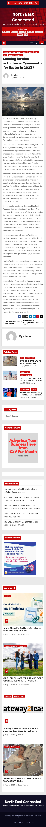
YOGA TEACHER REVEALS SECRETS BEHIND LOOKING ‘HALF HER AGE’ (31, 380)
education (38, 32)
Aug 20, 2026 (25, 383)
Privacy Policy (29, 822)
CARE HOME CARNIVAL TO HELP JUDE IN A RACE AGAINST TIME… (30, 363)
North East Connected (23, 802)
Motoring (30, 32)
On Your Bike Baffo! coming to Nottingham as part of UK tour (31, 395)
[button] (36, 43)
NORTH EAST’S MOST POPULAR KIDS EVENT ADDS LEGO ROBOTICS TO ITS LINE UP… (23, 679)
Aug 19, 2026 (24, 397)
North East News (26, 375)
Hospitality (22, 646)
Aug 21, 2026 (24, 366)
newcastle (22, 32)
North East (6, 32)
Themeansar (22, 818)
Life (5, 55)
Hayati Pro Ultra (17, 822)
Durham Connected (11, 646)
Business (14, 32)
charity (20, 35)
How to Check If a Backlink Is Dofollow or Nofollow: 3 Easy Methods (22, 629)
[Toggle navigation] (31, 43)
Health (30, 52)
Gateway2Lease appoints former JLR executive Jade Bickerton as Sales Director (20, 731)
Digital (7, 596)
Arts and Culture (9, 52)
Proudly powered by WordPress (16, 816)
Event (25, 35)
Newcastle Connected (15, 55)
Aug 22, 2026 (10, 634)
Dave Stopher (35, 366)
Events (34, 389)
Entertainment (21, 52)
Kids (36, 52)
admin (16, 75)
